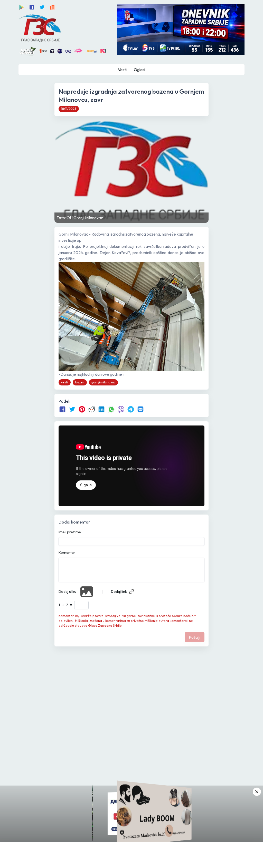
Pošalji (194, 637)
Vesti (122, 69)
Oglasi (139, 69)
